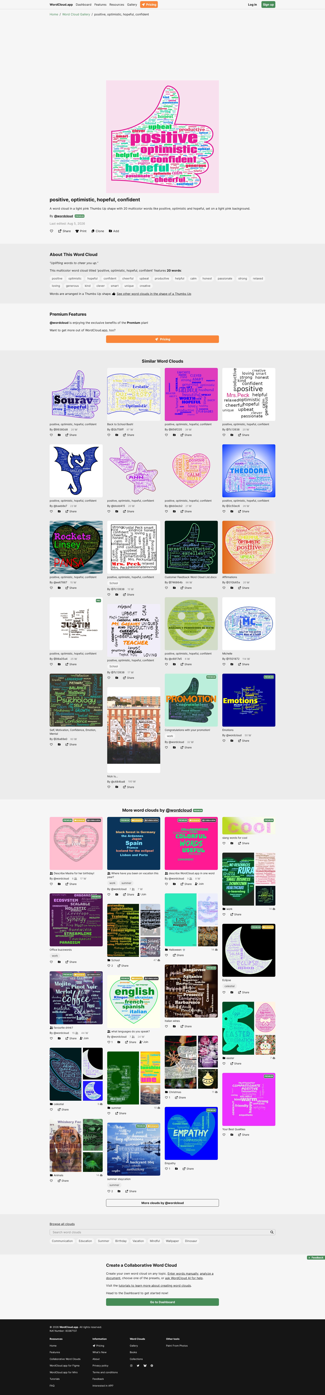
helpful (179, 278)
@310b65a (233, 582)
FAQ (52, 1385)
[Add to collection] (59, 435)
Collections (136, 1358)
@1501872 (232, 658)
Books (133, 1352)
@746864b (176, 582)
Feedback (98, 1378)
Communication (62, 1241)
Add (116, 231)
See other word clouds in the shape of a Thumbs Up (154, 294)
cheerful (128, 278)
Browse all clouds (62, 1224)
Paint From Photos (177, 1345)
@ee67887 (60, 582)
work (170, 736)
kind (87, 286)
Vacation (138, 1241)
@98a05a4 (61, 658)
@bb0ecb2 (175, 505)
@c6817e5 (175, 658)
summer (126, 883)
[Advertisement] (162, 44)
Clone (100, 231)
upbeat (144, 278)
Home (54, 14)
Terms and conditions (105, 1372)
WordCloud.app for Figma (64, 1365)
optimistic (74, 278)
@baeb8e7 (60, 505)
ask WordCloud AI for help (184, 1278)
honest (207, 278)
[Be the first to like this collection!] (51, 1109)
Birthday (121, 1241)
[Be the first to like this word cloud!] (51, 231)
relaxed (258, 278)
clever (100, 286)
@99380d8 (61, 429)
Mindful (155, 1241)
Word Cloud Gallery (76, 14)
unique (129, 286)
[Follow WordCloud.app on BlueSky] (145, 1366)
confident (110, 278)
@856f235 (175, 429)
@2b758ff (117, 429)
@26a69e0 (60, 739)
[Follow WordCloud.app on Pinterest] (152, 1366)
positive (57, 278)
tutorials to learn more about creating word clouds (155, 1285)
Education (85, 1241)
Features (100, 4)
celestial (230, 986)
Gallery (132, 4)
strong (242, 278)
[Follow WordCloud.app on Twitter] (138, 1366)
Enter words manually (183, 1273)
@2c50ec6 (233, 505)
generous (72, 286)
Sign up (268, 4)
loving (56, 286)
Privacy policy (100, 1365)
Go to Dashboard (162, 1302)
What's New (100, 1352)
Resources (116, 4)
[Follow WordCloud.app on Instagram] (132, 1366)
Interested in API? (103, 1385)
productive (162, 278)
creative (145, 286)
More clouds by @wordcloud (162, 1203)
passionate (225, 278)
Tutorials (55, 1378)
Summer (103, 1241)
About (96, 1358)
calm (193, 278)
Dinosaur (191, 1241)
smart (114, 286)
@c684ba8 (118, 781)
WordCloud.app (61, 4)
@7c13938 (118, 589)
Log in (252, 4)
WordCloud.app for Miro (64, 1372)
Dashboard (83, 4)
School (113, 583)
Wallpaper (172, 1241)
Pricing (151, 4)
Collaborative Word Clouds (65, 1358)
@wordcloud (63, 216)
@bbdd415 (118, 505)
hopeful (92, 278)
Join (86, 1038)
